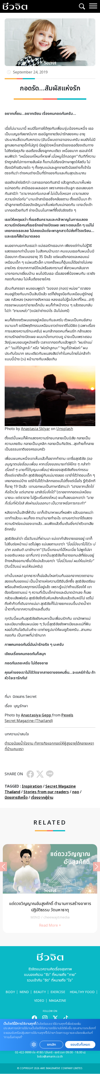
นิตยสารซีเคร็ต (16, 797)
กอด (75, 792)
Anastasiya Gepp (36, 715)
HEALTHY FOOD (82, 992)
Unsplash (64, 429)
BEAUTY (39, 992)
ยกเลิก (51, 1044)
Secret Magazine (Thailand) (29, 721)
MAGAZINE (57, 1000)
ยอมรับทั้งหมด (80, 1044)
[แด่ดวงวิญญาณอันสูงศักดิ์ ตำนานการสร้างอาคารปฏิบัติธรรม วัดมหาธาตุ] (50, 888)
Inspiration (32, 786)
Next (96, 866)
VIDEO (39, 1000)
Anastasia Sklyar (35, 429)
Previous (3, 866)
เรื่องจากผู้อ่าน (42, 797)
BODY (10, 992)
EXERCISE (57, 992)
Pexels (67, 715)
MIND (24, 992)
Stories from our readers (46, 792)
